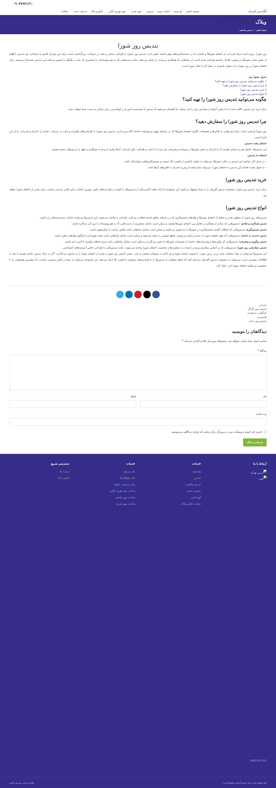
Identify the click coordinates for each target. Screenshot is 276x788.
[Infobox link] (21, 4)
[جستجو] (11, 11)
